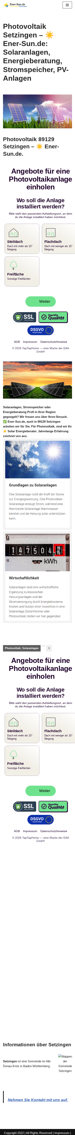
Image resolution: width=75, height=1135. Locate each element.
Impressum (61, 1126)
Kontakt (47, 1131)
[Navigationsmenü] (67, 5)
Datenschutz (31, 1131)
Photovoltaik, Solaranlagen (22, 644)
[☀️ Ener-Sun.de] (15, 5)
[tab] (22, 645)
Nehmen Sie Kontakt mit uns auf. (38, 1093)
